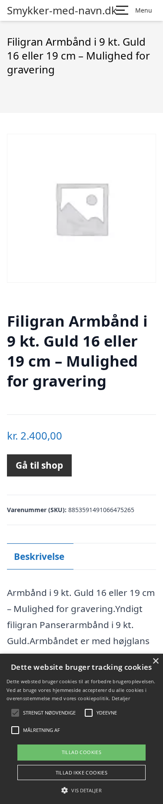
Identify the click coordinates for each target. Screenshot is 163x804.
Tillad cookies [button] (82, 752)
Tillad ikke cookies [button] (82, 772)
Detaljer (121, 698)
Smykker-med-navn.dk (62, 10)
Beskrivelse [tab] (39, 556)
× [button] (155, 661)
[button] (81, 790)
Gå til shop (39, 465)
